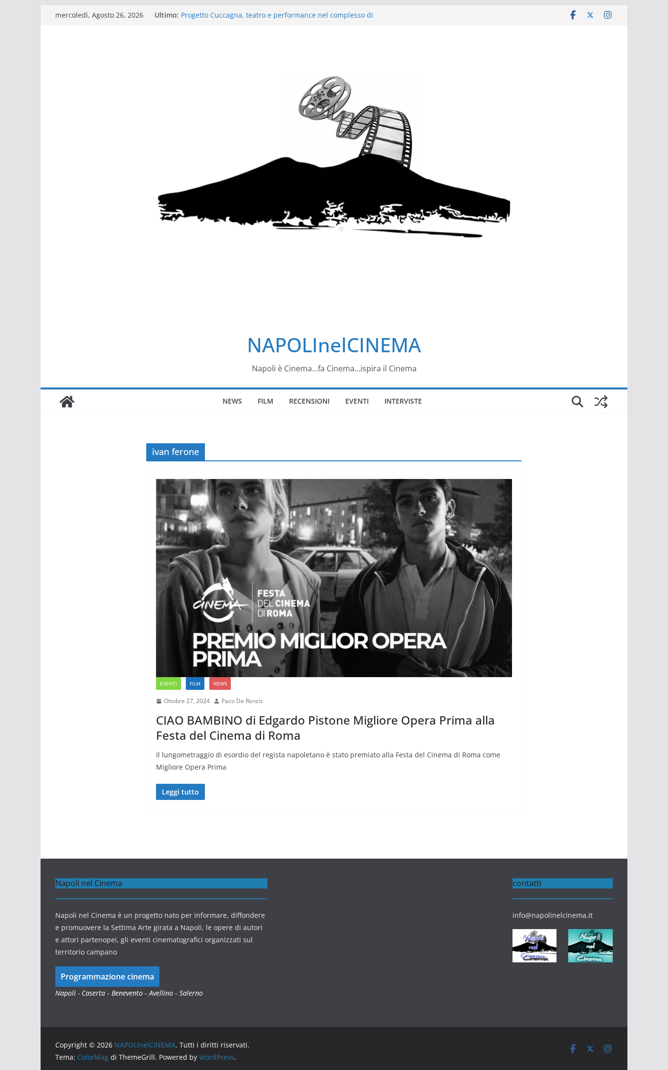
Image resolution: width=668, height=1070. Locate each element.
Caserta (93, 993)
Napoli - (68, 993)
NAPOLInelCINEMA (334, 344)
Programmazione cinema (107, 976)
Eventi (357, 401)
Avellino (161, 993)
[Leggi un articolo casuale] (601, 401)
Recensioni (309, 401)
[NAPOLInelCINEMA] (67, 401)
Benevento (127, 993)
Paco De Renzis (242, 701)
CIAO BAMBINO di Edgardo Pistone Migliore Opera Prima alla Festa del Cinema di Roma (325, 727)
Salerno (191, 993)
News (232, 401)
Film (265, 401)
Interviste (403, 401)
